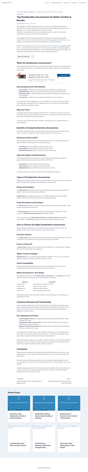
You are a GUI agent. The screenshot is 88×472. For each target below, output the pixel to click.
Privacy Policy (82, 2)
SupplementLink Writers (23, 23)
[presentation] (19, 403)
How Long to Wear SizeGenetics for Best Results (67, 445)
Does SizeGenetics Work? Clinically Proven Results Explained (59, 381)
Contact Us (66, 2)
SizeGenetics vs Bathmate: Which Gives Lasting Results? (43, 445)
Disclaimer (74, 2)
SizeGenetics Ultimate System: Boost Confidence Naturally (44, 416)
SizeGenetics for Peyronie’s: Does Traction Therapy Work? (68, 416)
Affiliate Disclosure (57, 2)
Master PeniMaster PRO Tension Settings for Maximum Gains (29, 381)
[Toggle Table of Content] (31, 56)
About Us (47, 2)
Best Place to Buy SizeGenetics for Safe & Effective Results (18, 416)
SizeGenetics (20, 14)
